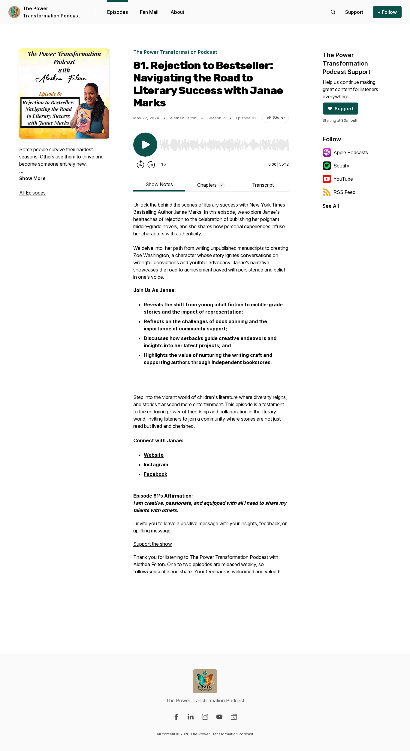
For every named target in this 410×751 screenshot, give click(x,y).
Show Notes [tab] (159, 184)
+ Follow (387, 12)
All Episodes (32, 193)
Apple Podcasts (350, 152)
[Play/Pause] (145, 145)
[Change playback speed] (164, 164)
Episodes (117, 12)
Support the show (152, 544)
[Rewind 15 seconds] (140, 164)
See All (331, 206)
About (177, 12)
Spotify (341, 166)
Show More (32, 178)
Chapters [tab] (210, 185)
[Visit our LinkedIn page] (191, 717)
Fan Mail (149, 12)
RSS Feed (344, 192)
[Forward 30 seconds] (151, 164)
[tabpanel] (211, 411)
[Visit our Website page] (234, 717)
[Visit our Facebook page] (176, 717)
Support (344, 109)
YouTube (343, 179)
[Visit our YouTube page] (219, 717)
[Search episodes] (333, 12)
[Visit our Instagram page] (205, 717)
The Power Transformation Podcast (51, 12)
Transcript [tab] (263, 185)
